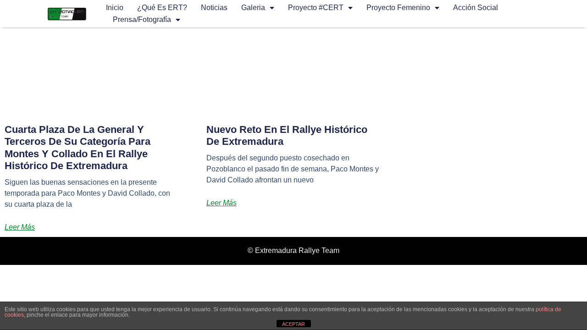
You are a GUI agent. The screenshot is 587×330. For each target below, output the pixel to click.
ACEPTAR (293, 324)
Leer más (20, 227)
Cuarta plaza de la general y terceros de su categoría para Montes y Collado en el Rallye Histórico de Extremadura (77, 147)
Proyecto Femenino (398, 7)
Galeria (253, 7)
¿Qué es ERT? (162, 7)
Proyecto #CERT (315, 7)
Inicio (114, 7)
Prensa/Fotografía (142, 19)
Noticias (214, 7)
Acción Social (475, 7)
